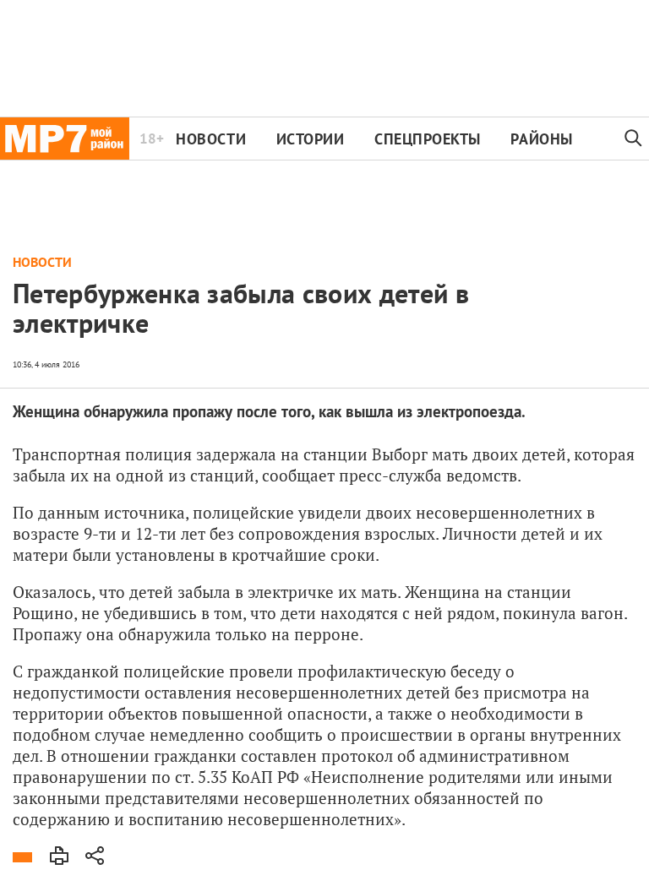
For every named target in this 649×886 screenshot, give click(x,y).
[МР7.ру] (64, 138)
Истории (310, 139)
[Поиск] (634, 138)
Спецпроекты (427, 139)
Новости (211, 139)
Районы (541, 139)
